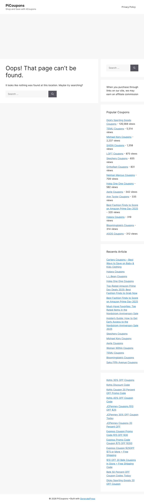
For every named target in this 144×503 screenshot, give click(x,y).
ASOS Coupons (115, 233)
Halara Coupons (115, 217)
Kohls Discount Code (118, 384)
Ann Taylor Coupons (117, 196)
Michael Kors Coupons (118, 137)
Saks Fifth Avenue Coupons (122, 362)
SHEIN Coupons (115, 145)
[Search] (52, 94)
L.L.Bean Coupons (116, 276)
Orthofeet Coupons (117, 166)
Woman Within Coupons (119, 348)
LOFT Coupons (114, 153)
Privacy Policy (129, 7)
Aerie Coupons (114, 191)
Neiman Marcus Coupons (120, 175)
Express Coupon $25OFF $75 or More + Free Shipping (120, 452)
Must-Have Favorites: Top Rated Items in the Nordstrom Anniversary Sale (122, 310)
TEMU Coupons (115, 128)
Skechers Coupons (117, 158)
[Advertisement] (72, 35)
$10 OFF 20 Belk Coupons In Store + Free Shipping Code (121, 464)
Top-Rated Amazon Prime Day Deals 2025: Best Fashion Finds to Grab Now (121, 290)
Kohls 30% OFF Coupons (120, 380)
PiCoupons (15, 5)
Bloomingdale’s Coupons (120, 225)
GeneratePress (87, 498)
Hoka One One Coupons (120, 183)
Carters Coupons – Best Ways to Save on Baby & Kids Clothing (120, 263)
